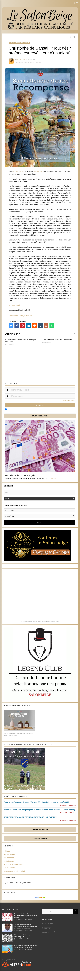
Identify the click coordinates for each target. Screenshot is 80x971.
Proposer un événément (40, 838)
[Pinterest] (22, 325)
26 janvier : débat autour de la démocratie (57, 340)
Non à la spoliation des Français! (20, 475)
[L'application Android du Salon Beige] (44, 898)
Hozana (57, 621)
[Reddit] (34, 325)
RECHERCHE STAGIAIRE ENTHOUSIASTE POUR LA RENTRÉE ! (30, 817)
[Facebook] (16, 325)
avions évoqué (18, 172)
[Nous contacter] (38, 898)
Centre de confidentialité (15, 871)
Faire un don (10, 854)
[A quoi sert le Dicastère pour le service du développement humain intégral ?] (7, 921)
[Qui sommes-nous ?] (36, 898)
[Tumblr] (40, 325)
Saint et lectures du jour (14, 864)
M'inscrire (72, 409)
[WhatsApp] (51, 325)
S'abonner (46, 928)
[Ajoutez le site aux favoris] (40, 898)
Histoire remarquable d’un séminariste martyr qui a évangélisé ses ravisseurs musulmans (26, 926)
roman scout (39, 172)
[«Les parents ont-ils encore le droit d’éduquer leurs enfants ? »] (7, 952)
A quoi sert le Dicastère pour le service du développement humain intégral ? (25, 915)
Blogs (7, 851)
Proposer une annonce (40, 829)
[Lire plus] (53, 478)
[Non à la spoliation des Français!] (40, 472)
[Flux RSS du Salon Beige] (42, 898)
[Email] (46, 325)
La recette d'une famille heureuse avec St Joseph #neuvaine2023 (37, 621)
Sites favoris (10, 868)
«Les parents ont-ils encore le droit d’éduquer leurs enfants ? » (25, 946)
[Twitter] (11, 325)
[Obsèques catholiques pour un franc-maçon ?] (7, 942)
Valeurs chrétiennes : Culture (19, 42)
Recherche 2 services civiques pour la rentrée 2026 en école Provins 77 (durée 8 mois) (39, 810)
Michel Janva (21, 59)
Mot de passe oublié (69, 400)
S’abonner (9, 858)
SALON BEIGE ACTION (40, 416)
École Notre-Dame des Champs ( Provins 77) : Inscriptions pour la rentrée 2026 (36, 802)
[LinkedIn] (28, 325)
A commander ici (15, 305)
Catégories (9, 861)
